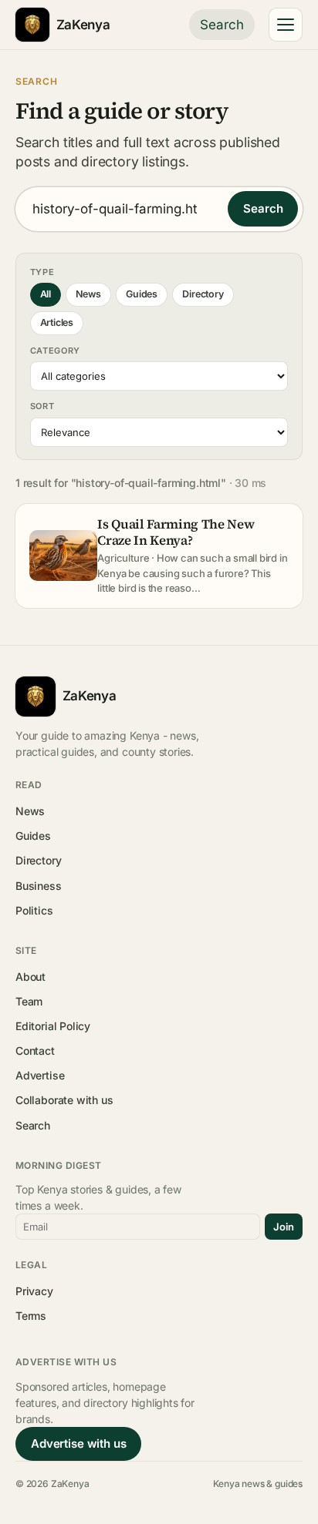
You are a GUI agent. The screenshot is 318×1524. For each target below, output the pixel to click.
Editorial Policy (52, 1025)
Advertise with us (78, 1443)
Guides (141, 294)
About (30, 976)
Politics (34, 910)
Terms (30, 1315)
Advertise (39, 1075)
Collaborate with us (64, 1099)
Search (222, 24)
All (45, 294)
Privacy (34, 1290)
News (88, 294)
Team (28, 1001)
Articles (57, 322)
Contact (35, 1050)
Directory (202, 294)
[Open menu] (286, 25)
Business (38, 885)
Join (283, 1226)
